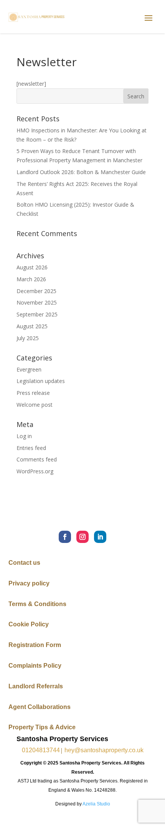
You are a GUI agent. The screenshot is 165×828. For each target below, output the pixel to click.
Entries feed (31, 447)
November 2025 (36, 302)
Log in (24, 436)
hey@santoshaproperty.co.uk (104, 750)
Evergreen (28, 369)
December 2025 (36, 291)
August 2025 (32, 326)
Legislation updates (40, 381)
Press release (33, 392)
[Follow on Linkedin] (100, 537)
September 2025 (37, 314)
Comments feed (36, 459)
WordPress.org (34, 471)
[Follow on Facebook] (65, 537)
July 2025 (27, 338)
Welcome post (34, 404)
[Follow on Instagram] (82, 537)
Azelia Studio (96, 804)
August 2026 (32, 267)
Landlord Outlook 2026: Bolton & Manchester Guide (81, 172)
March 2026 (31, 279)
